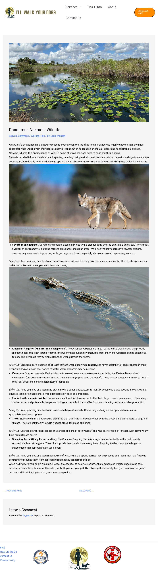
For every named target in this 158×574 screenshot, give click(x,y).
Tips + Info (94, 7)
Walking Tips (38, 135)
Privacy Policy (7, 560)
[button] (79, 7)
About (112, 7)
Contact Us (73, 18)
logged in (28, 515)
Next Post (86, 490)
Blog (2, 547)
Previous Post (12, 490)
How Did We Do (8, 551)
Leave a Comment (19, 135)
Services (71, 7)
